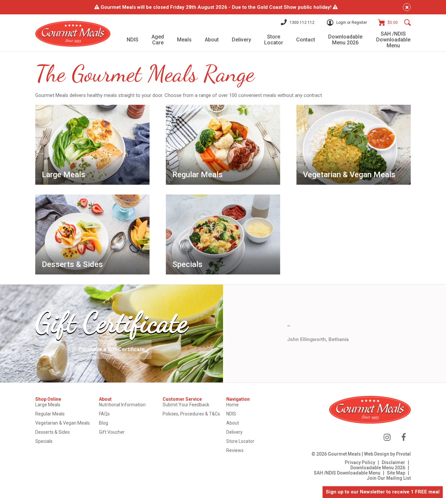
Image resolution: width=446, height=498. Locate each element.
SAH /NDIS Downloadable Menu (347, 472)
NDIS (231, 413)
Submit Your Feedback (186, 404)
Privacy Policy (360, 462)
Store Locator (240, 441)
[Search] (407, 22)
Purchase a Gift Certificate (111, 349)
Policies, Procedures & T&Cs (191, 413)
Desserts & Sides (52, 432)
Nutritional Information (122, 404)
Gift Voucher (112, 432)
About (232, 423)
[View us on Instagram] (387, 437)
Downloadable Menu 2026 (377, 467)
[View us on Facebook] (403, 437)
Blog (103, 423)
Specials (44, 441)
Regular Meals (50, 413)
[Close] (407, 7)
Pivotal (403, 454)
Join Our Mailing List (389, 478)
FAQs (104, 413)
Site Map (396, 472)
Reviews (235, 450)
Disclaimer (393, 462)
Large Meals (47, 404)
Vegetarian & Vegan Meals (62, 423)
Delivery (234, 432)
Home (232, 404)
